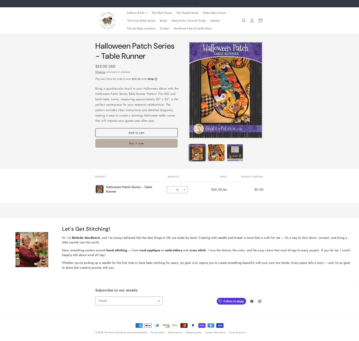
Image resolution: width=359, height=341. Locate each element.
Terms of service (237, 332)
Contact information (215, 332)
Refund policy (175, 332)
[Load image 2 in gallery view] (216, 152)
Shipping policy (194, 332)
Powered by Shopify (137, 332)
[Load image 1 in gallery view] (197, 152)
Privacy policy (158, 332)
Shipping (100, 72)
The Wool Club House (115, 332)
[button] (137, 13)
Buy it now (136, 143)
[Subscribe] (158, 301)
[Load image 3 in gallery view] (235, 152)
